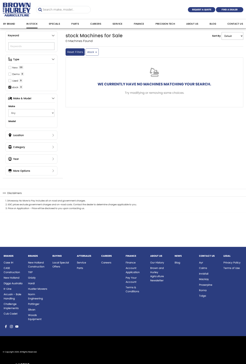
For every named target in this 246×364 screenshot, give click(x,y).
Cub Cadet (10, 313)
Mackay (204, 279)
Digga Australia (13, 283)
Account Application (133, 270)
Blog (213, 24)
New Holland (11, 278)
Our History (157, 262)
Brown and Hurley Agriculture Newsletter (157, 274)
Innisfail (203, 274)
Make (11, 106)
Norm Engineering (35, 296)
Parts (75, 24)
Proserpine (205, 285)
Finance (139, 24)
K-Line (7, 289)
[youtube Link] (17, 326)
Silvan (31, 309)
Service (118, 24)
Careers (95, 24)
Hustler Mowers (37, 289)
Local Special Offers (60, 264)
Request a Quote (201, 9)
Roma (202, 290)
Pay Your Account (131, 280)
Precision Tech (165, 24)
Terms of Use (231, 268)
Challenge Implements (11, 306)
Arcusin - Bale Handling (12, 296)
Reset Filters (75, 52)
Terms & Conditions (132, 289)
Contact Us (235, 24)
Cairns (203, 268)
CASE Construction (12, 270)
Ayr (201, 262)
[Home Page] (17, 9)
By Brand (9, 24)
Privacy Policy (232, 262)
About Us (192, 24)
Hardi (31, 283)
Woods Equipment (35, 317)
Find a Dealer (230, 9)
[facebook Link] (6, 326)
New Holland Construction (36, 264)
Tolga (202, 296)
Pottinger (33, 304)
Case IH (8, 262)
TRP (30, 272)
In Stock (32, 24)
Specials (54, 24)
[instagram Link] (11, 326)
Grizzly (32, 278)
